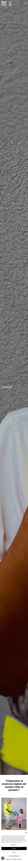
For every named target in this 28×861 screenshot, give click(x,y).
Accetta (14, 848)
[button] (26, 832)
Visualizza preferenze (14, 856)
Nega (14, 852)
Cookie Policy (8, 859)
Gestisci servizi (14, 844)
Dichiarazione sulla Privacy (16, 859)
